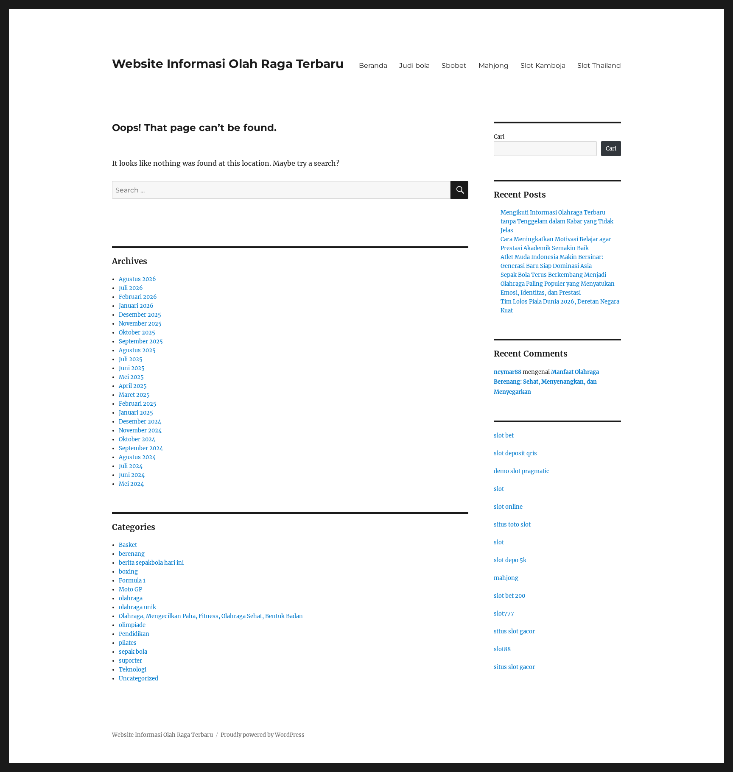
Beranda (373, 65)
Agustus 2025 (137, 350)
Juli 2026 (131, 288)
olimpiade (132, 625)
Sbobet (454, 65)
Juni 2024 (132, 475)
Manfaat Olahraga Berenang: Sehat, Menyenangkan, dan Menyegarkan (546, 382)
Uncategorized (138, 678)
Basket (128, 545)
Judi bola (414, 65)
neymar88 (507, 372)
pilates (128, 643)
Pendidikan (134, 634)
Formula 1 (132, 580)
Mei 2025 (131, 377)
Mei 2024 (131, 484)
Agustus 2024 (137, 457)
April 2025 (133, 386)
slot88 (502, 649)
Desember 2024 (140, 421)
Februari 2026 (138, 297)
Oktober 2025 (137, 332)
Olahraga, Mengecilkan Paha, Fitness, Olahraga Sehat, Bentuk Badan (211, 616)
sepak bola (133, 651)
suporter (130, 660)
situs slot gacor (514, 631)
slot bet (504, 435)
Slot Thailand (599, 65)
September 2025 (141, 341)
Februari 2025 (138, 403)
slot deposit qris (515, 453)
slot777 (504, 613)
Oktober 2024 (137, 439)
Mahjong (493, 65)
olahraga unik (137, 607)
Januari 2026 (136, 305)
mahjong (506, 578)
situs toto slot (512, 524)
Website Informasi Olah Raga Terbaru (228, 63)
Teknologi (132, 669)
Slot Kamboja (542, 65)
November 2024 (140, 430)
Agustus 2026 (137, 279)
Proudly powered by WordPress (263, 735)
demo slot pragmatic (521, 471)
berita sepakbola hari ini (151, 562)
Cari (499, 136)
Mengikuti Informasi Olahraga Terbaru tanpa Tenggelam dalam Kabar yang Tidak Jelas (557, 221)
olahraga (131, 598)
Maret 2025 (134, 395)
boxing (128, 571)
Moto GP (130, 589)
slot (499, 489)
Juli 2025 (131, 359)
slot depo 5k (510, 560)
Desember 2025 (140, 314)
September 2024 (141, 448)
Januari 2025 (136, 412)
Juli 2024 (131, 466)
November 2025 (140, 323)
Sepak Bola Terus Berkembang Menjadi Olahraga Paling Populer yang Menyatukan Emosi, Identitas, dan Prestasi (558, 283)
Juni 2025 (132, 368)
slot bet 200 (509, 595)
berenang (132, 553)
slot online (508, 506)
